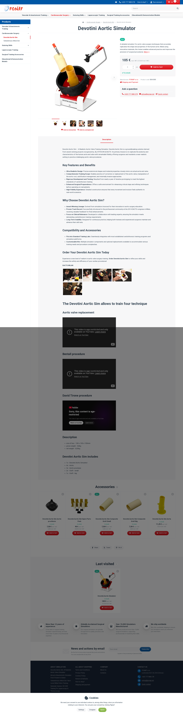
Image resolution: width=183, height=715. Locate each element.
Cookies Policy (80, 676)
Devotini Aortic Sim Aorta (161, 519)
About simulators (58, 667)
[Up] (133, 66)
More (146, 52)
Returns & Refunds (81, 679)
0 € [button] (173, 2)
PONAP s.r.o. (133, 79)
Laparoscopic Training (96, 15)
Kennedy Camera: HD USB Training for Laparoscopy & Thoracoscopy (59, 688)
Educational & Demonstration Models (146, 15)
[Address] (139, 670)
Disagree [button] (92, 710)
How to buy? (141, 2)
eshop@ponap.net (147, 94)
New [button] (122, 39)
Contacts (103, 673)
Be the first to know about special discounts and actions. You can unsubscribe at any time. (88, 653)
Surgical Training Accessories (118, 15)
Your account (157, 2)
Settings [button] (81, 710)
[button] (178, 2)
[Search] (177, 8)
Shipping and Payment (130, 82)
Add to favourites (69, 130)
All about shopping (83, 667)
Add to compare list (87, 130)
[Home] (13, 6)
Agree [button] (102, 710)
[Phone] (139, 676)
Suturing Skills (78, 15)
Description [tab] (106, 139)
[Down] (133, 68)
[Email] (116, 2)
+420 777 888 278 (131, 94)
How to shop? (80, 682)
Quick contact (163, 94)
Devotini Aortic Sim (10, 37)
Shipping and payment (82, 685)
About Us (103, 670)
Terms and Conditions (82, 670)
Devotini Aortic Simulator (107, 596)
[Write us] (139, 684)
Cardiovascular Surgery (60, 15)
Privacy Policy (80, 673)
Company (104, 667)
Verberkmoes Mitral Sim (12, 41)
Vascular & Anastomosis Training (34, 15)
